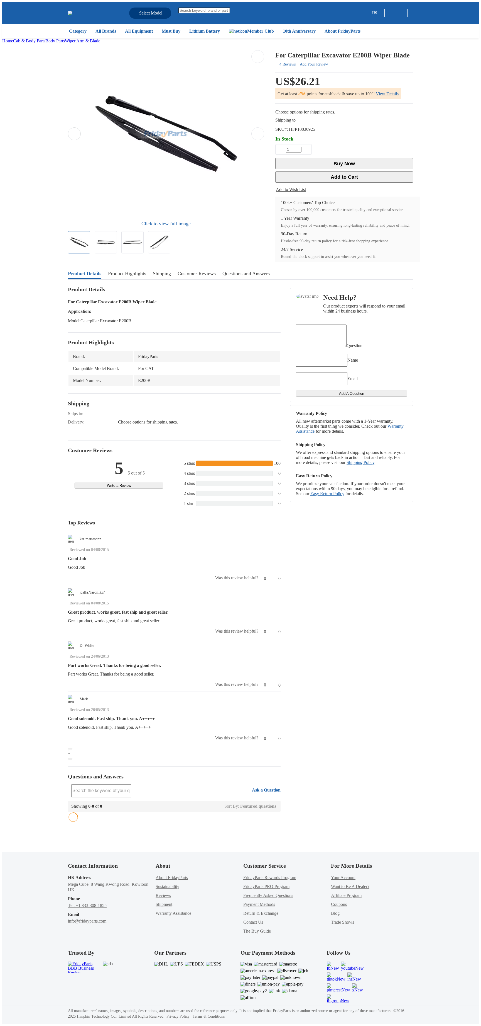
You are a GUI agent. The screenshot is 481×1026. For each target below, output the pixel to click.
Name (352, 360)
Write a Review (119, 485)
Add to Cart (344, 177)
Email (352, 378)
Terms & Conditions (209, 1016)
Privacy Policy (178, 1016)
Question (354, 345)
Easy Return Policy (327, 493)
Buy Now (344, 163)
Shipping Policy (360, 462)
